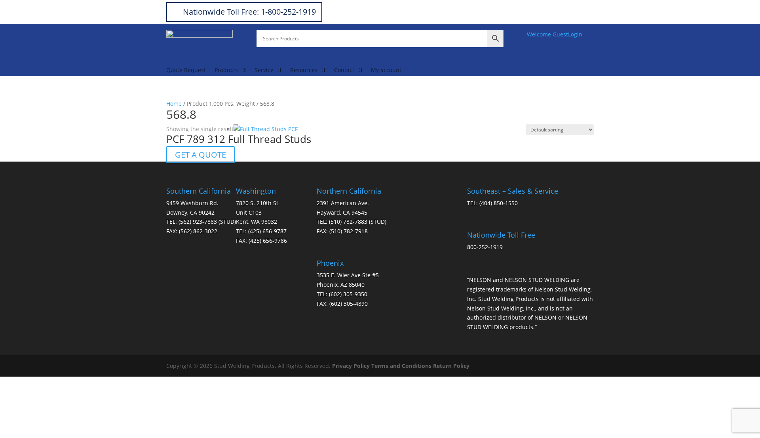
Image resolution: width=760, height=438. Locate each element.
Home (174, 103)
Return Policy (451, 365)
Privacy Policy (351, 365)
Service (264, 70)
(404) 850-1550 (498, 203)
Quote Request (186, 70)
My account (386, 70)
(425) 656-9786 (268, 240)
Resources (303, 70)
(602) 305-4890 (348, 303)
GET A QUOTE (200, 154)
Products (226, 70)
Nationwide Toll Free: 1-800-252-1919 (249, 11)
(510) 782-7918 (348, 231)
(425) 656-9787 (267, 231)
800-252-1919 (485, 247)
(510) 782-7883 (348, 221)
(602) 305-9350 (348, 294)
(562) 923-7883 (198, 221)
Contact (344, 70)
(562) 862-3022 (198, 231)
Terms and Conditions (401, 365)
